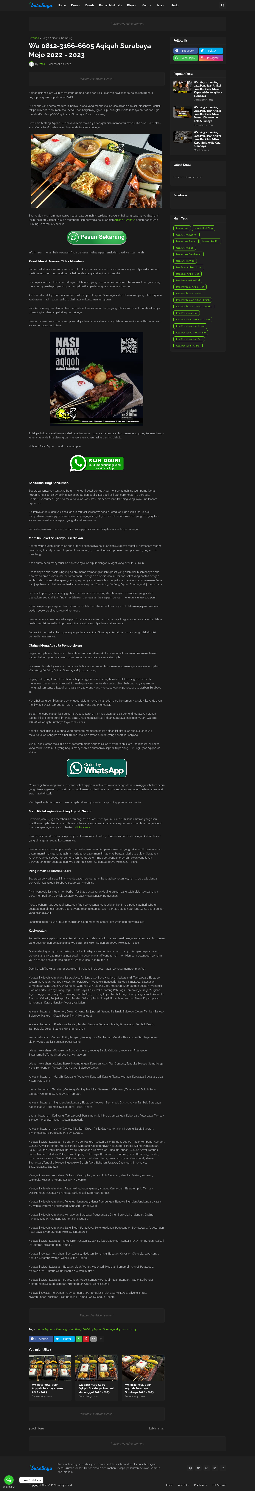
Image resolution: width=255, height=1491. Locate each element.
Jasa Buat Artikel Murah (189, 267)
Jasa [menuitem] (159, 5)
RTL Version (219, 1485)
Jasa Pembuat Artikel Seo (190, 287)
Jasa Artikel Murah (186, 241)
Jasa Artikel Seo (185, 247)
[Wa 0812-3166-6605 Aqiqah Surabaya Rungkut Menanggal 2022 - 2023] (96, 1368)
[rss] (223, 1468)
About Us (183, 1485)
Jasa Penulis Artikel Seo (189, 339)
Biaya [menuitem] (130, 5)
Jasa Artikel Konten (186, 234)
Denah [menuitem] (89, 5)
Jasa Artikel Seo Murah (188, 254)
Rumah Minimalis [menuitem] (110, 5)
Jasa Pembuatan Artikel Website (194, 306)
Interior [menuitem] (175, 5)
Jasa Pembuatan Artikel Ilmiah (193, 300)
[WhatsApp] (79, 1339)
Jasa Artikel (182, 228)
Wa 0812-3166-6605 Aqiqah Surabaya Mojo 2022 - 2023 (102, 1329)
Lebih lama (156, 1428)
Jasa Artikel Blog (203, 228)
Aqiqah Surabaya (125, 219)
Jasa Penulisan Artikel (188, 345)
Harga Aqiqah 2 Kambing (57, 38)
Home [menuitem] (62, 5)
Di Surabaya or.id (61, 1485)
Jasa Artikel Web (185, 260)
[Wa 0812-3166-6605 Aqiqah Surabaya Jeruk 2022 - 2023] (50, 1368)
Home (169, 1485)
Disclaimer (200, 1485)
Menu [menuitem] (145, 5)
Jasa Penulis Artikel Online (191, 332)
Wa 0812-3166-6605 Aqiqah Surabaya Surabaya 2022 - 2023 (139, 1388)
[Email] (93, 1339)
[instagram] (215, 1468)
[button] (222, 5)
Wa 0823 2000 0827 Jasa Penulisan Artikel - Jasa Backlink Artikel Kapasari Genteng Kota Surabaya (208, 89)
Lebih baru (37, 1428)
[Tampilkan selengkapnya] (101, 1339)
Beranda (34, 38)
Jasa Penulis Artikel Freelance (193, 319)
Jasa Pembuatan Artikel (189, 293)
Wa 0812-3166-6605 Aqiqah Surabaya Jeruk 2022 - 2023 (47, 1388)
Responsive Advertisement (127, 23)
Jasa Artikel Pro (210, 241)
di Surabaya (82, 827)
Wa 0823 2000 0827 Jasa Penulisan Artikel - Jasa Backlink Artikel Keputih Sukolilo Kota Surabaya (208, 139)
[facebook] (190, 1468)
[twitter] (198, 1468)
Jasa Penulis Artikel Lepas (190, 326)
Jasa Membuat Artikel (188, 280)
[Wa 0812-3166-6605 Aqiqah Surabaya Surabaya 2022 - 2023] (143, 1368)
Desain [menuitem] (75, 5)
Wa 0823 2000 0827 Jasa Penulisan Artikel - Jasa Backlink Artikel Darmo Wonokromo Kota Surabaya (208, 114)
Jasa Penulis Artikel (187, 313)
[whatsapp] (206, 1468)
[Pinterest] (86, 1339)
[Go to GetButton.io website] (9, 1487)
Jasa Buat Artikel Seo (187, 273)
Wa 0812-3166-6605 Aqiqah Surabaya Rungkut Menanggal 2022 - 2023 (96, 1388)
